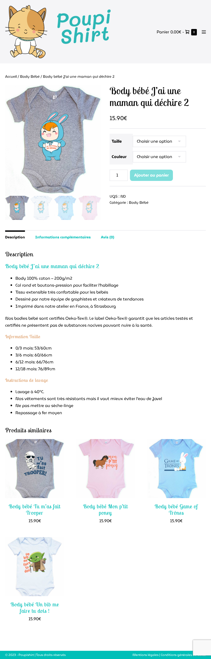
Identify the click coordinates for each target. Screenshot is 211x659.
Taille (117, 141)
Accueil (11, 76)
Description (15, 237)
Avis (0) (107, 237)
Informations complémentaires (63, 237)
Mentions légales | (147, 654)
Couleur (119, 156)
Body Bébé (30, 76)
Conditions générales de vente (183, 654)
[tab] (15, 236)
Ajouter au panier (151, 175)
